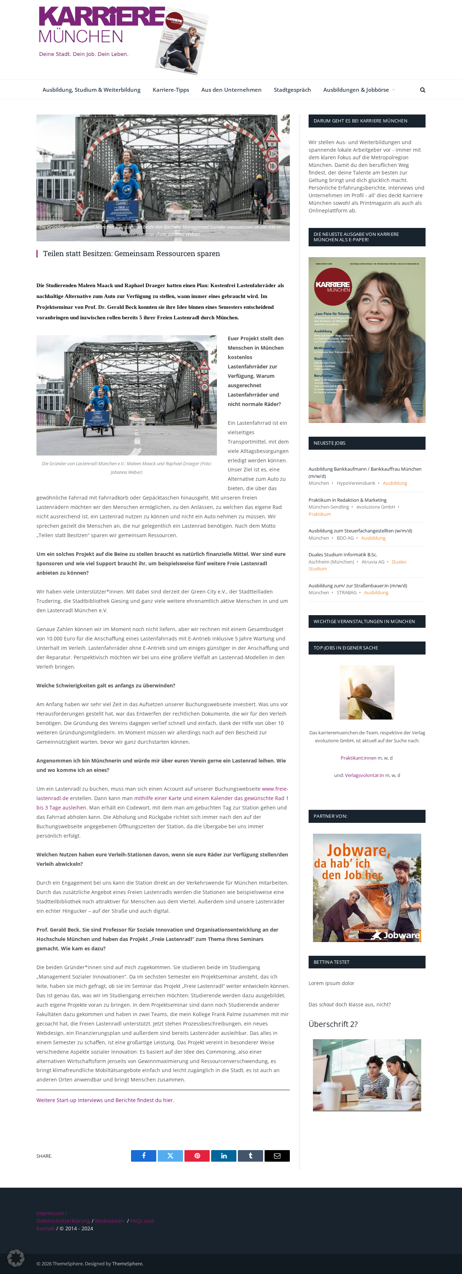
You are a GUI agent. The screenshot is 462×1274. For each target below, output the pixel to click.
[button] (16, 1258)
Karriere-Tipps (171, 89)
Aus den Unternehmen (231, 89)
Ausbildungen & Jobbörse (356, 89)
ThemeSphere (127, 1263)
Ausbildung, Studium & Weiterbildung (91, 89)
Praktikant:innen (358, 758)
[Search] (422, 89)
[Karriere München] (130, 39)
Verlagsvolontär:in (364, 775)
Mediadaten (109, 1220)
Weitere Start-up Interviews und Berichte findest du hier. (106, 1100)
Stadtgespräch (292, 89)
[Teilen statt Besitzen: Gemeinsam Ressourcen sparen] (163, 178)
